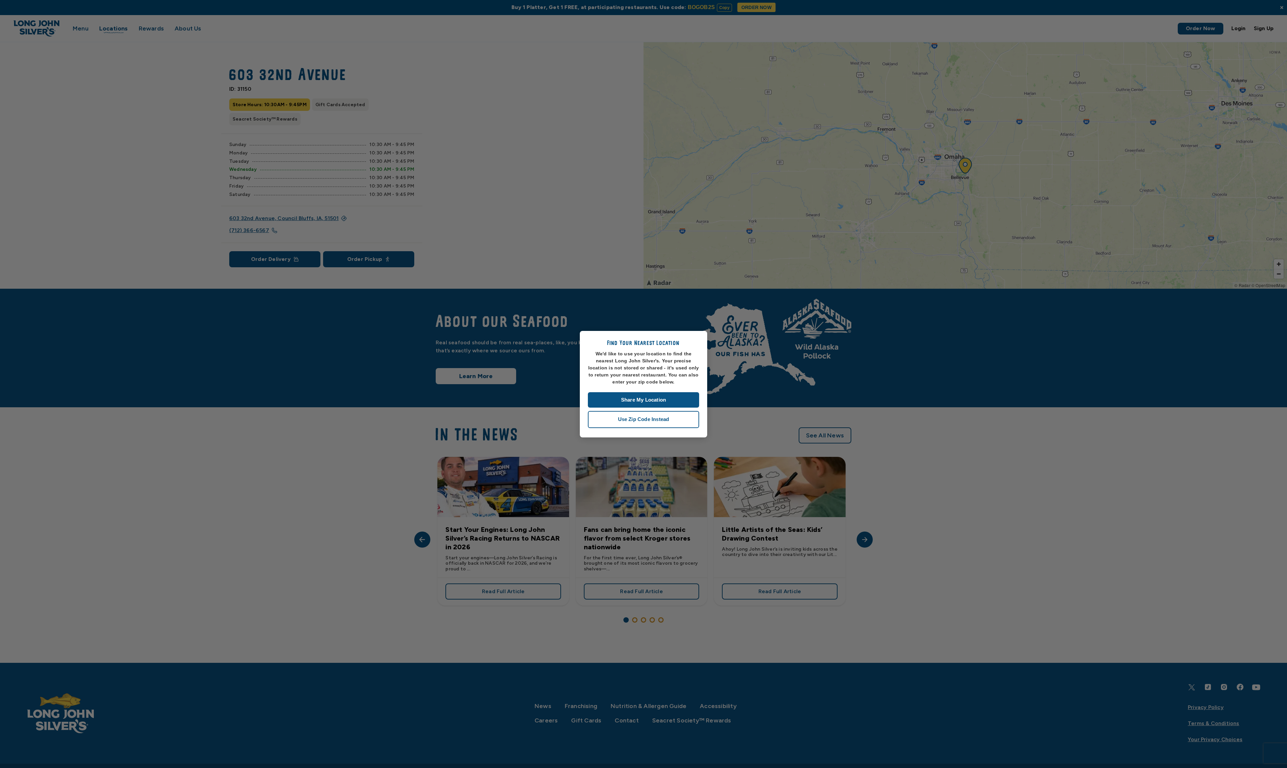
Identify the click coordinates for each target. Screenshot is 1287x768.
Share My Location (643, 400)
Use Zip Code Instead (643, 419)
